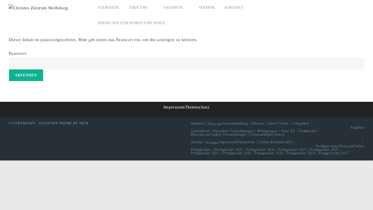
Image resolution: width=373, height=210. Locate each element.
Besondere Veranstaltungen (233, 131)
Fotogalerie (300, 123)
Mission (257, 123)
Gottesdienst (200, 131)
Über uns (215, 124)
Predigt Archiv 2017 (334, 153)
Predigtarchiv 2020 (237, 153)
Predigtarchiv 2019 (269, 153)
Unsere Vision (278, 123)
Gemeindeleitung (235, 123)
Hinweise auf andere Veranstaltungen (218, 134)
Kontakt (212, 143)
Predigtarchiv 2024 (260, 150)
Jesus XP (288, 131)
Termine (197, 142)
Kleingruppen (267, 131)
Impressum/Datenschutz (186, 107)
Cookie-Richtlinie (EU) (275, 142)
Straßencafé (307, 131)
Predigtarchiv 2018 (301, 153)
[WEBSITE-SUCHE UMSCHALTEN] (182, 23)
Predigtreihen (201, 150)
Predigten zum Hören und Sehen (340, 146)
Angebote (357, 127)
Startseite (198, 123)
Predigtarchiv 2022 (324, 150)
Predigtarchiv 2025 (228, 150)
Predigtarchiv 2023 (292, 150)
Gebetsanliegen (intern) (267, 134)
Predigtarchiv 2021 (205, 153)
